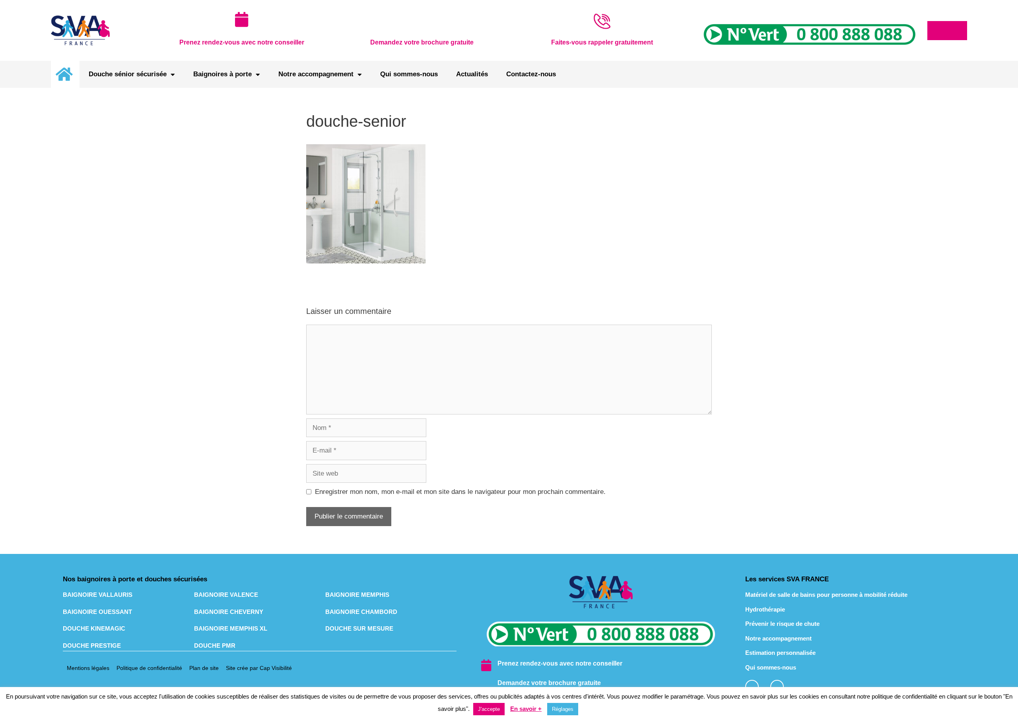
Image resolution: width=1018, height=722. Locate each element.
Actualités (472, 74)
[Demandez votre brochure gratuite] (486, 685)
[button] (947, 30)
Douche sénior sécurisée (128, 74)
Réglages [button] (562, 709)
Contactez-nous (531, 74)
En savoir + (526, 708)
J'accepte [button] (489, 709)
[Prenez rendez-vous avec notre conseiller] (486, 665)
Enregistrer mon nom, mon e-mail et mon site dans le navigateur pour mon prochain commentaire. (460, 492)
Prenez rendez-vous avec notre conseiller (559, 663)
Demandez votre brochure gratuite (549, 682)
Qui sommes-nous (409, 74)
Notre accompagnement (316, 74)
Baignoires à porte (222, 74)
